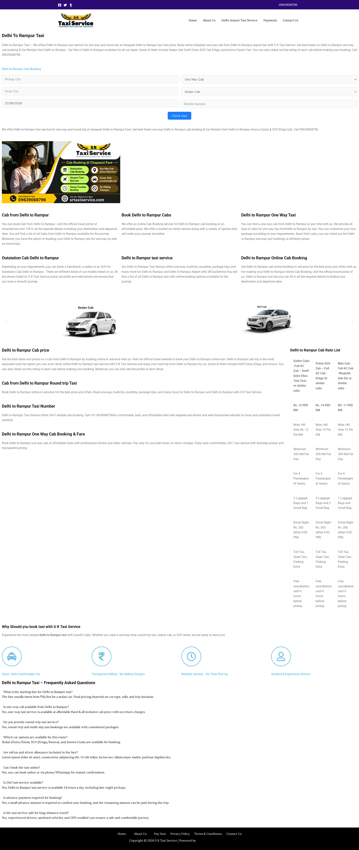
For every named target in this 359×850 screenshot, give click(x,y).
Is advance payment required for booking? (32, 797)
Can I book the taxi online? (21, 767)
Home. (126, 834)
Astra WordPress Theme (213, 840)
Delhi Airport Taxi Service (239, 20)
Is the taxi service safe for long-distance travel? (36, 813)
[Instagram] (71, 5)
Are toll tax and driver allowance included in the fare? (40, 752)
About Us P (145, 834)
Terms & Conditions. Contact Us (216, 834)
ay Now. (163, 834)
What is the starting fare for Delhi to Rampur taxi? (38, 692)
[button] (288, 4)
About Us (209, 20)
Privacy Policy (180, 834)
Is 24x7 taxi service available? (23, 782)
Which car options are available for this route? (35, 737)
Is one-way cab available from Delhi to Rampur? (36, 707)
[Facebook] (59, 5)
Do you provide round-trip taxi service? (31, 722)
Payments (270, 20)
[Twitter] (65, 5)
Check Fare (179, 116)
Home (193, 20)
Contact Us (290, 20)
